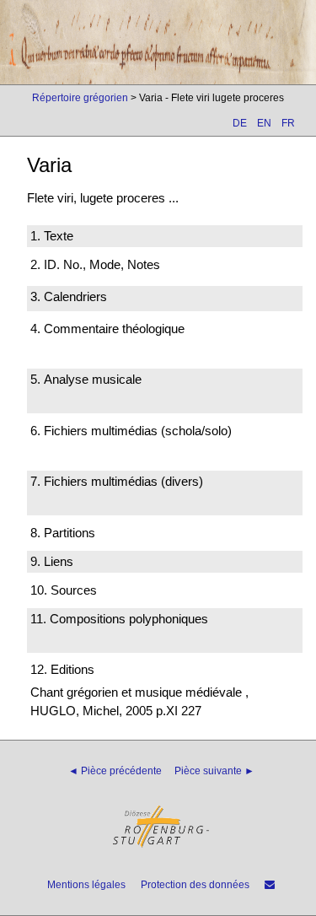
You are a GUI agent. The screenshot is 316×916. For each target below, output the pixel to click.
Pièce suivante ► (214, 771)
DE (240, 123)
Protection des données (195, 885)
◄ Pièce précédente (115, 771)
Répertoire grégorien (80, 98)
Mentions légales (86, 885)
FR (288, 123)
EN (264, 123)
